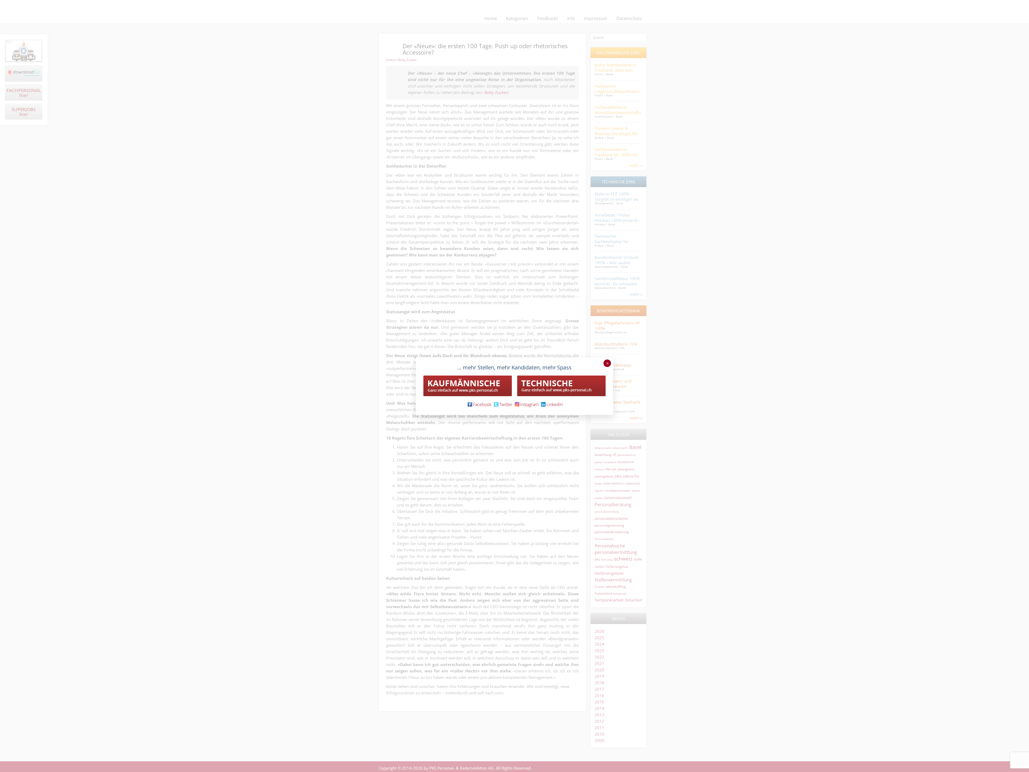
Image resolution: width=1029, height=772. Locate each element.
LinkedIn (554, 404)
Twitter (505, 404)
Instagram (529, 404)
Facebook (482, 404)
